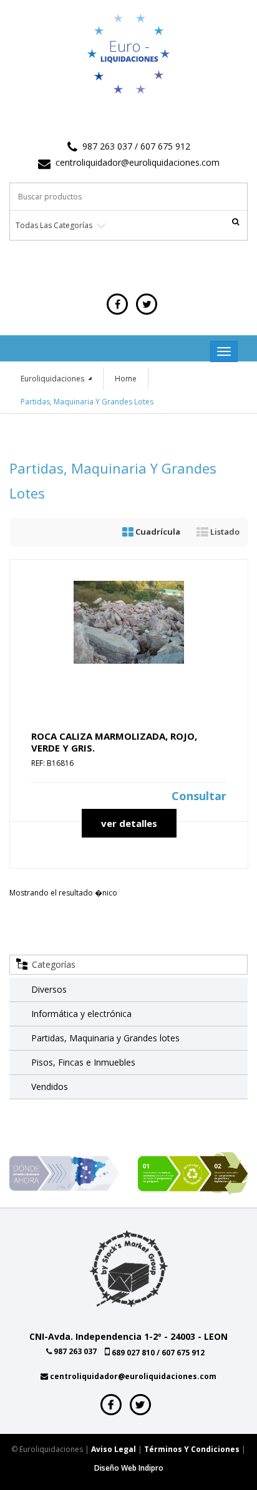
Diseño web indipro (128, 1468)
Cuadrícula (156, 531)
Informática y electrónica (81, 1014)
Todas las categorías (54, 225)
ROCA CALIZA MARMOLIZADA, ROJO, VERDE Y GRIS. (114, 742)
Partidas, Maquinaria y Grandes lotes (105, 1038)
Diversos (49, 989)
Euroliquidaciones (53, 378)
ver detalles (129, 823)
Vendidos (49, 1086)
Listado (224, 531)
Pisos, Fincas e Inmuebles (83, 1062)
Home (126, 378)
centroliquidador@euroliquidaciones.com (138, 162)
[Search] (235, 221)
